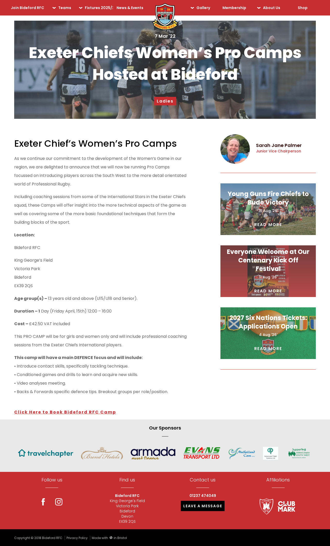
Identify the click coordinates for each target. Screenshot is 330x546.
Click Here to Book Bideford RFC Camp (65, 412)
